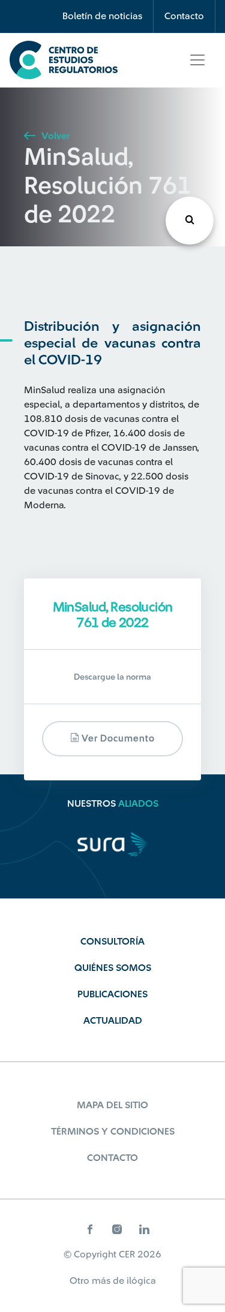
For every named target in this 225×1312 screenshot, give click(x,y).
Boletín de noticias (102, 16)
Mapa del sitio (112, 1105)
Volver (54, 136)
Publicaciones (112, 994)
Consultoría (112, 941)
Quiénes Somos (112, 968)
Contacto (184, 16)
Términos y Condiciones (113, 1131)
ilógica (141, 1281)
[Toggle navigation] (197, 60)
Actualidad (112, 1021)
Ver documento (117, 738)
